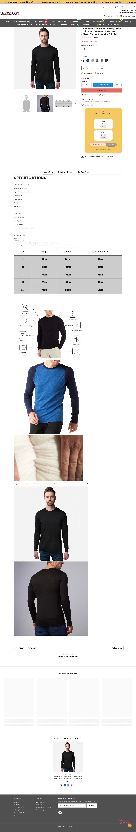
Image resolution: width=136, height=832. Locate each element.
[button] (14, 103)
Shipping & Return (65, 172)
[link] (19, 722)
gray (68, 785)
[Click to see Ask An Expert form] (125, 821)
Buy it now (101, 91)
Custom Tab (83, 172)
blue (64, 785)
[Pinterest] (60, 812)
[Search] (128, 6)
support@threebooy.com (106, 7)
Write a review (117, 648)
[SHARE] (120, 85)
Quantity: (84, 81)
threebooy (68, 774)
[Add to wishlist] (116, 85)
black (61, 785)
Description (48, 172)
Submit (92, 805)
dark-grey (71, 785)
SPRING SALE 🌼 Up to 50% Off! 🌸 (40, 2)
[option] (45, 58)
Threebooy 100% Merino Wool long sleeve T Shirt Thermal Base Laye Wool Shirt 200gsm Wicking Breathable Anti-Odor (68, 778)
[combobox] (127, 6)
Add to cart (103, 85)
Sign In (134, 16)
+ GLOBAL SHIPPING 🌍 (69, 2)
